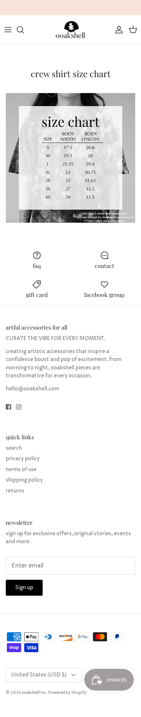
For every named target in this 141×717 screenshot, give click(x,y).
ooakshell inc (34, 692)
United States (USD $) (39, 674)
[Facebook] (8, 407)
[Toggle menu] (8, 30)
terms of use (21, 469)
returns (15, 490)
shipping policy (24, 480)
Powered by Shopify (67, 692)
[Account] (117, 30)
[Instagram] (18, 407)
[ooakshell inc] (70, 30)
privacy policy (23, 458)
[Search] (24, 30)
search (14, 448)
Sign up (24, 587)
